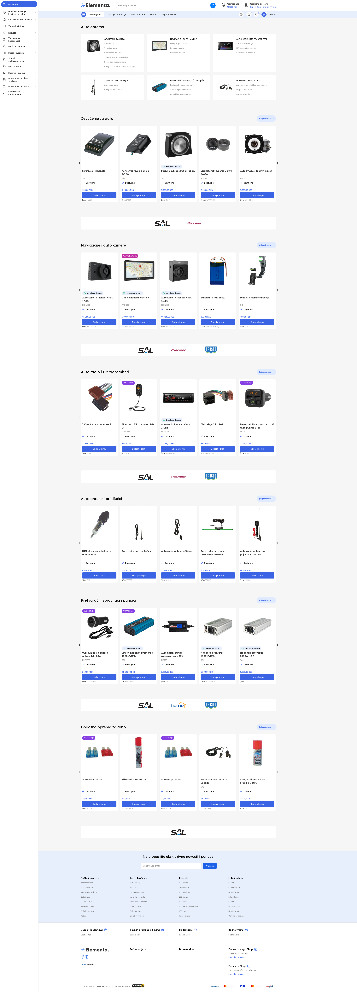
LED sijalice (183, 883)
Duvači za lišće (86, 902)
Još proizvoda (265, 118)
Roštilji (83, 916)
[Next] (277, 163)
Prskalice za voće (87, 911)
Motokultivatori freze (89, 892)
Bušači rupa (85, 897)
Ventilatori (134, 887)
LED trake (183, 911)
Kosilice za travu (87, 883)
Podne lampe (184, 916)
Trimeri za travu (87, 887)
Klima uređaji (135, 883)
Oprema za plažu (235, 906)
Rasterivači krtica (87, 906)
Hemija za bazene (235, 892)
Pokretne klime (136, 911)
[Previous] (80, 163)
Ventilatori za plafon (138, 897)
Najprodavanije (168, 14)
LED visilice (183, 897)
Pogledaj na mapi (236, 974)
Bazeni (231, 883)
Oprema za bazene (236, 916)
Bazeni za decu (234, 887)
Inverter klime (135, 906)
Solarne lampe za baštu (188, 906)
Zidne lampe (184, 887)
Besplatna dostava (173, 166)
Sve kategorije (95, 14)
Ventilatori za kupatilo (138, 902)
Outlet (153, 14)
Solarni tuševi (233, 897)
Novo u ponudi (138, 14)
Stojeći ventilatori (137, 916)
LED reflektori (184, 892)
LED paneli (183, 902)
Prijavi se (210, 866)
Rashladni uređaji (137, 892)
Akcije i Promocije (117, 14)
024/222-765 (232, 7)
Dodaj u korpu (99, 195)
